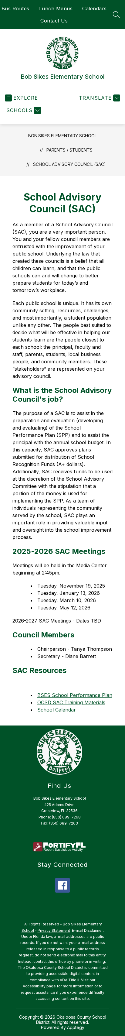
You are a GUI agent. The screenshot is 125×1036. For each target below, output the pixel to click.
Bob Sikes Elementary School (62, 135)
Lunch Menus (56, 8)
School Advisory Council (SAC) (69, 164)
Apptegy (75, 1027)
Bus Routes (15, 8)
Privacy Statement (54, 930)
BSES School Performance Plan (74, 695)
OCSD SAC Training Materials (71, 702)
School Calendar (56, 710)
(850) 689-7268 (66, 817)
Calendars (94, 8)
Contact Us (54, 21)
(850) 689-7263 (63, 823)
